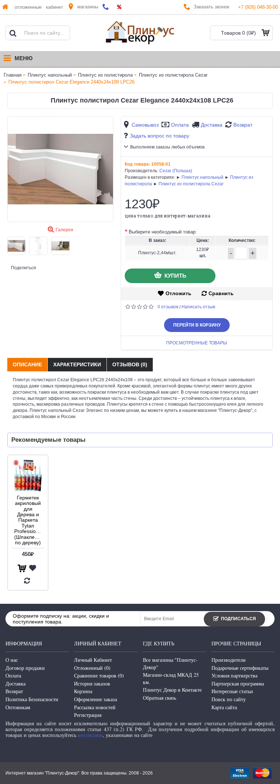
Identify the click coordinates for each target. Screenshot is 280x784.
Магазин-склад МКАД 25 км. (171, 678)
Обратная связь (159, 697)
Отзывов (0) (129, 364)
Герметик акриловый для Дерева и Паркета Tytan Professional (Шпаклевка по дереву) (28, 520)
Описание (27, 364)
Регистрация (87, 714)
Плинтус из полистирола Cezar (191, 183)
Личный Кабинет (93, 659)
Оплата (180, 125)
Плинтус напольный (202, 177)
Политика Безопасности (31, 699)
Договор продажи (25, 667)
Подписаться (238, 619)
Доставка (211, 125)
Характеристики (77, 364)
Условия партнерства (234, 675)
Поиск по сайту (228, 699)
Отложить (178, 293)
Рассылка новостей (95, 707)
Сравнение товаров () (99, 675)
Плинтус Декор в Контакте (172, 689)
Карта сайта (224, 707)
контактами (90, 734)
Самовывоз (145, 125)
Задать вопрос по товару (159, 136)
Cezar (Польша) (175, 170)
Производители (228, 659)
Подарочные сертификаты (239, 667)
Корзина (83, 691)
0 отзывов (168, 306)
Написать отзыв (198, 306)
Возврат (242, 125)
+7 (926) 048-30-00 (258, 7)
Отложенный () (92, 667)
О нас (11, 659)
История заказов (92, 683)
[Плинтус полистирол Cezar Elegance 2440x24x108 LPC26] (60, 169)
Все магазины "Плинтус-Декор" (170, 663)
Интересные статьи (232, 691)
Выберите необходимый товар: (163, 232)
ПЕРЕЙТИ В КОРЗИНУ (197, 325)
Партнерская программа (237, 683)
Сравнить (221, 293)
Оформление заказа (95, 699)
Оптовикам (17, 707)
